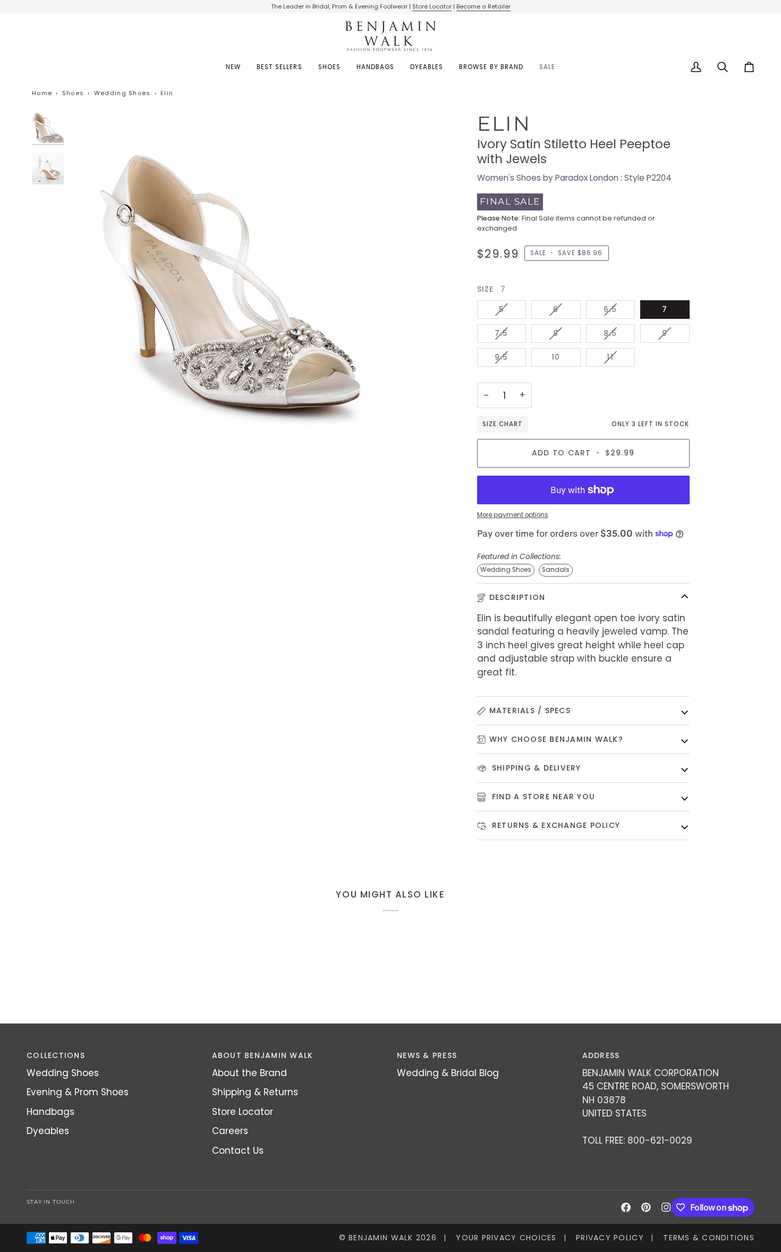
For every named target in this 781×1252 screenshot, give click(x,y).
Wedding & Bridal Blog (448, 1073)
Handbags (50, 1111)
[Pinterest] (646, 1207)
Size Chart (502, 424)
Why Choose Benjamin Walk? (556, 739)
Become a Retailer (483, 6)
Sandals (556, 569)
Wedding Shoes (122, 93)
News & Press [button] (427, 1055)
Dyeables (48, 1130)
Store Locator (432, 6)
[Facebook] (626, 1207)
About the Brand (249, 1073)
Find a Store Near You (542, 796)
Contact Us (238, 1150)
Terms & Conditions (708, 1237)
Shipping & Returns (255, 1092)
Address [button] (601, 1055)
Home (42, 93)
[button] (329, 67)
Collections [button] (56, 1055)
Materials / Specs (530, 710)
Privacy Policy (610, 1237)
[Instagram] (666, 1207)
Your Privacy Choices (506, 1237)
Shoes (73, 93)
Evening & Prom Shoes (78, 1092)
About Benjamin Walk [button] (262, 1055)
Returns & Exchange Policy (555, 825)
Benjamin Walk (381, 1237)
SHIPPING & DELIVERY (535, 768)
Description (517, 597)
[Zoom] (229, 272)
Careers (230, 1130)
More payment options (512, 515)
